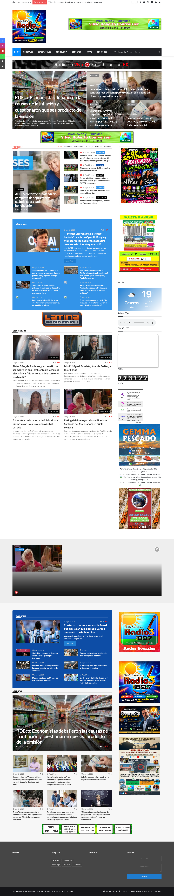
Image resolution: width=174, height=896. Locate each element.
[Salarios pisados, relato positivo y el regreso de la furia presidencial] (143, 114)
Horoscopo (139, 422)
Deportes (76, 52)
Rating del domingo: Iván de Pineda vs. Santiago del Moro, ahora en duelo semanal (86, 424)
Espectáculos (44, 52)
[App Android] (2, 61)
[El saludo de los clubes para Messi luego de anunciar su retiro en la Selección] (23, 665)
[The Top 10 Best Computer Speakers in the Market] (71, 155)
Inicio (17, 52)
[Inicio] (29, 26)
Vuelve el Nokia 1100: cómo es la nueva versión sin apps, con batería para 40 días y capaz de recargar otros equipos (95, 158)
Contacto (131, 852)
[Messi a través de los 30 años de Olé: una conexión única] (23, 677)
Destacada (20, 75)
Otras (89, 52)
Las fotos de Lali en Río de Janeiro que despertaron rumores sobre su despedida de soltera (46, 302)
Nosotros (93, 852)
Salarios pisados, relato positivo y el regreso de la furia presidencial (141, 121)
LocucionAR (68, 891)
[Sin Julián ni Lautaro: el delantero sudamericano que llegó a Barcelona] (23, 652)
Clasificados (147, 891)
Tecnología (61, 52)
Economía (107, 146)
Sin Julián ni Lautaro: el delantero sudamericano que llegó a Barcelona (45, 655)
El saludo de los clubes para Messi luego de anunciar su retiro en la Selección (45, 668)
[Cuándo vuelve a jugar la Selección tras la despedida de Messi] (71, 652)
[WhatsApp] (2, 56)
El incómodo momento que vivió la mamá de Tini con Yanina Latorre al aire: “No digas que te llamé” (93, 302)
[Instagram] (2, 45)
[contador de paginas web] (133, 381)
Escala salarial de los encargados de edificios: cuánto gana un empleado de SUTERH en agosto (95, 180)
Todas (60, 146)
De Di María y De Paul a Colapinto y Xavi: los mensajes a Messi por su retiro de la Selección (94, 680)
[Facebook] (2, 40)
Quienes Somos (135, 891)
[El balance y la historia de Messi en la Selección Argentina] (71, 665)
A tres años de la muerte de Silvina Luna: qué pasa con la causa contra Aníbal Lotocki (35, 424)
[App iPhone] (2, 66)
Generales (28, 52)
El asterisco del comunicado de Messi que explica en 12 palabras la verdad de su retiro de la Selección (85, 629)
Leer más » (70, 261)
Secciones (102, 52)
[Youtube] (2, 51)
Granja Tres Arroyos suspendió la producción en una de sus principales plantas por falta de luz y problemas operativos (105, 118)
